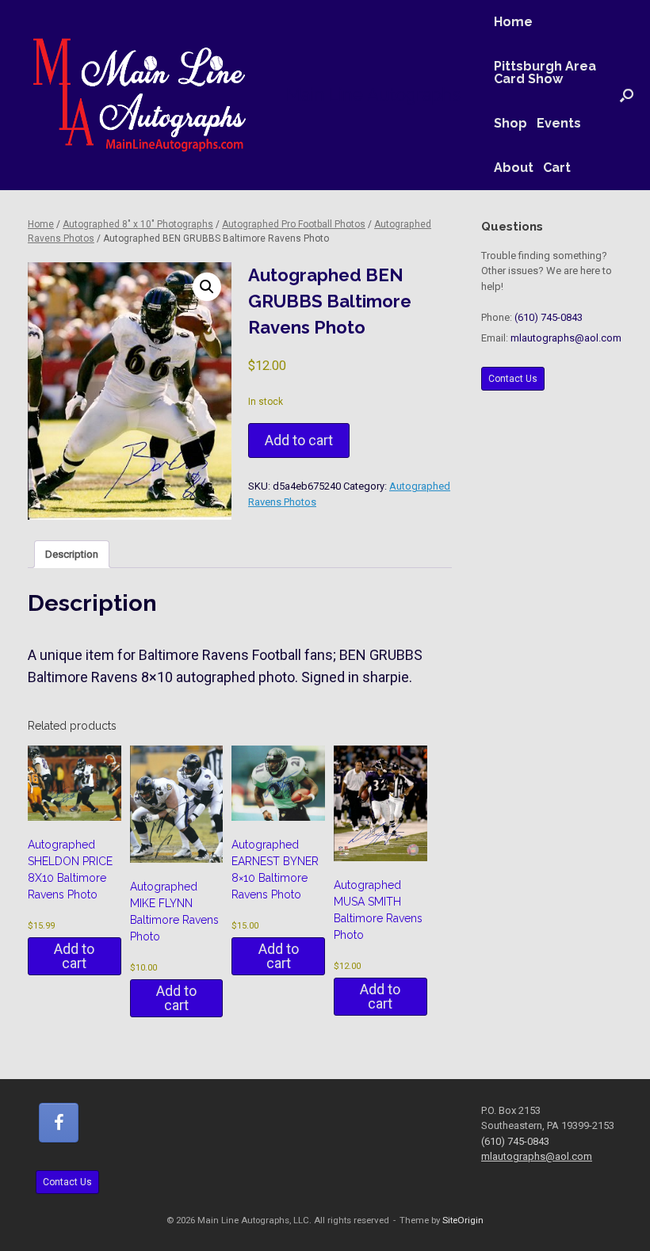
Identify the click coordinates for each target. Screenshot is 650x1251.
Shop (510, 123)
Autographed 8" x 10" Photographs (138, 224)
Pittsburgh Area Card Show (545, 72)
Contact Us (512, 378)
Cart (557, 167)
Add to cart (299, 440)
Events (559, 123)
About (513, 167)
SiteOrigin (463, 1220)
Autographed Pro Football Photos (293, 224)
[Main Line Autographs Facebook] (58, 1122)
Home (513, 21)
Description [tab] (71, 554)
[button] (626, 95)
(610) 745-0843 (548, 317)
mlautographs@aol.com (565, 338)
